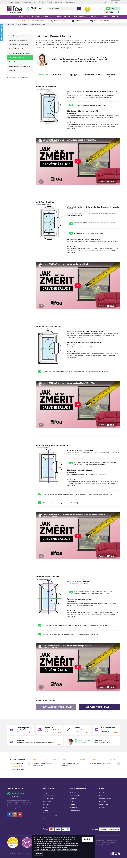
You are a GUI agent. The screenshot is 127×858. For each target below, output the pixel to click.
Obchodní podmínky (75, 793)
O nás (42, 2)
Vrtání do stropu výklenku (111, 75)
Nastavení (38, 854)
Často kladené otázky (49, 813)
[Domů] (8, 24)
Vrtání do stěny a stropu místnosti (92, 75)
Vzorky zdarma (47, 793)
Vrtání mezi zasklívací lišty (73, 75)
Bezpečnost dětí (103, 804)
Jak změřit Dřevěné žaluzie (17, 57)
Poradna (45, 810)
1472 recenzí (20, 769)
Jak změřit (46, 804)
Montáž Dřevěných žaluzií (17, 62)
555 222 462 (37, 8)
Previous (29, 763)
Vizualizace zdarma (48, 795)
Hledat (79, 8)
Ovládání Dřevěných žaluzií (17, 49)
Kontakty (59, 2)
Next (118, 763)
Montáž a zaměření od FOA (50, 816)
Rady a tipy (12, 70)
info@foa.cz (82, 742)
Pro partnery (102, 807)
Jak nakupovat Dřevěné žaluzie (19, 44)
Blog (50, 2)
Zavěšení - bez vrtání (43, 75)
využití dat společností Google (67, 850)
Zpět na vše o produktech (18, 77)
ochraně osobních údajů (48, 850)
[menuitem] (11, 17)
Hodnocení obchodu (29, 2)
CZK (105, 2)
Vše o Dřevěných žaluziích (17, 36)
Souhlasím (87, 839)
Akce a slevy (73, 807)
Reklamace (73, 798)
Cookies (72, 804)
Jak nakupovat (47, 801)
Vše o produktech (48, 798)
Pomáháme (102, 801)
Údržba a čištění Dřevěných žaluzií (20, 66)
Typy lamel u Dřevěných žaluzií (19, 53)
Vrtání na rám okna (57, 75)
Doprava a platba (14, 2)
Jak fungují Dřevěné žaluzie (18, 40)
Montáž (45, 807)
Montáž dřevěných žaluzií (98, 707)
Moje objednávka (70, 2)
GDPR (72, 801)
